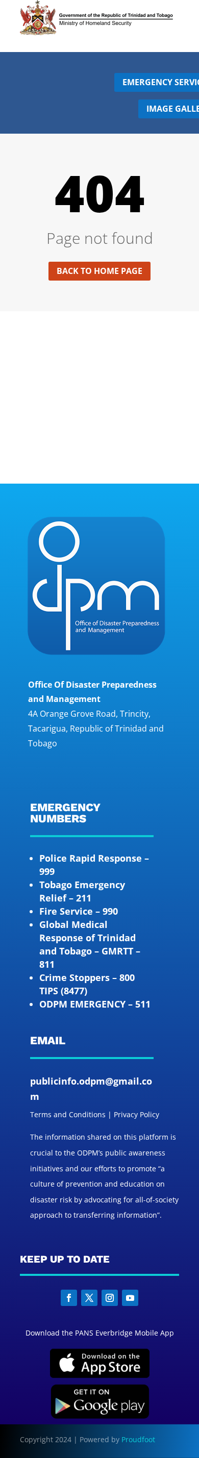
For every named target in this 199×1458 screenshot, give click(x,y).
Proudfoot (138, 1439)
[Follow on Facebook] (69, 1298)
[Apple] (100, 1375)
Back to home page (99, 270)
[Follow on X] (89, 1298)
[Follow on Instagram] (110, 1298)
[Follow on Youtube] (130, 1298)
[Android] (100, 1416)
